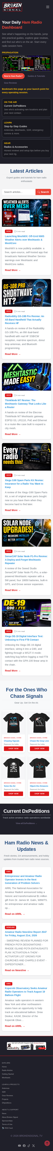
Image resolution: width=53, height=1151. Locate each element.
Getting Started (8, 1074)
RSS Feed (7, 1128)
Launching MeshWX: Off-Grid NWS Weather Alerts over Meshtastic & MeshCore (24, 240)
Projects (5, 1099)
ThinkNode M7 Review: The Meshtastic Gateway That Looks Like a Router (25, 404)
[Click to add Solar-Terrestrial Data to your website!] (26, 63)
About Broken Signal (10, 1117)
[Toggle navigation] (47, 7)
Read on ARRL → (15, 914)
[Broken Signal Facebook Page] (24, 1146)
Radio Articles (7, 1070)
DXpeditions (6, 1103)
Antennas (5, 1088)
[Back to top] (47, 1143)
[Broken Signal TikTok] (28, 1146)
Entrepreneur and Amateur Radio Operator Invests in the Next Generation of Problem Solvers (23, 879)
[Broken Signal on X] (33, 1146)
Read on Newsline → (17, 970)
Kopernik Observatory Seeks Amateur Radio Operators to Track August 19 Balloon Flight (26, 991)
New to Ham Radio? (13, 76)
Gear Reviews (10, 83)
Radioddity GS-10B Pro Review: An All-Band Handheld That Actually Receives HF (24, 319)
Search (44, 192)
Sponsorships (7, 1121)
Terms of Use (7, 1124)
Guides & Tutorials (36, 76)
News (4, 1113)
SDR (4, 1092)
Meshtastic (6, 1078)
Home (4, 1067)
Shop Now (13, 748)
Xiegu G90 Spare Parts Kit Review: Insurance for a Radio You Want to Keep (24, 484)
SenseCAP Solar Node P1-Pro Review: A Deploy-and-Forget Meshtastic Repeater (26, 560)
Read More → (13, 270)
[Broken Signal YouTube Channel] (19, 1146)
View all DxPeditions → (26, 823)
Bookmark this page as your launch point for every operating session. (25, 91)
